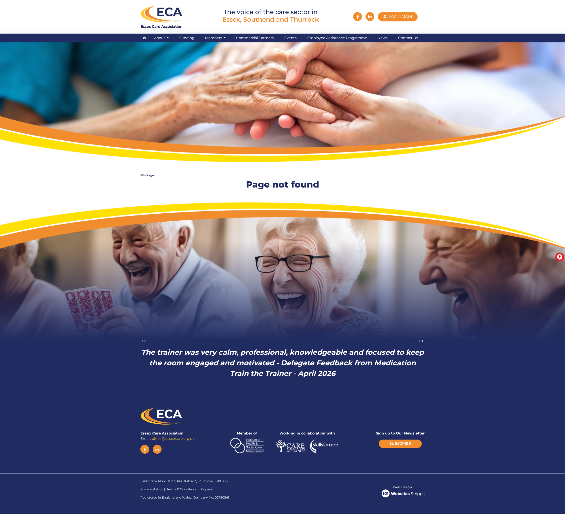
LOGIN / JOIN (400, 17)
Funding (186, 38)
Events (290, 38)
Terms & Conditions (182, 489)
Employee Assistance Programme (337, 38)
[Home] (162, 16)
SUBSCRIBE (400, 444)
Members (214, 38)
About (160, 38)
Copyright (209, 489)
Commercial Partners (255, 38)
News (383, 38)
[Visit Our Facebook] (357, 16)
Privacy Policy (151, 489)
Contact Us (408, 38)
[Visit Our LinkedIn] (369, 16)
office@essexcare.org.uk (173, 438)
